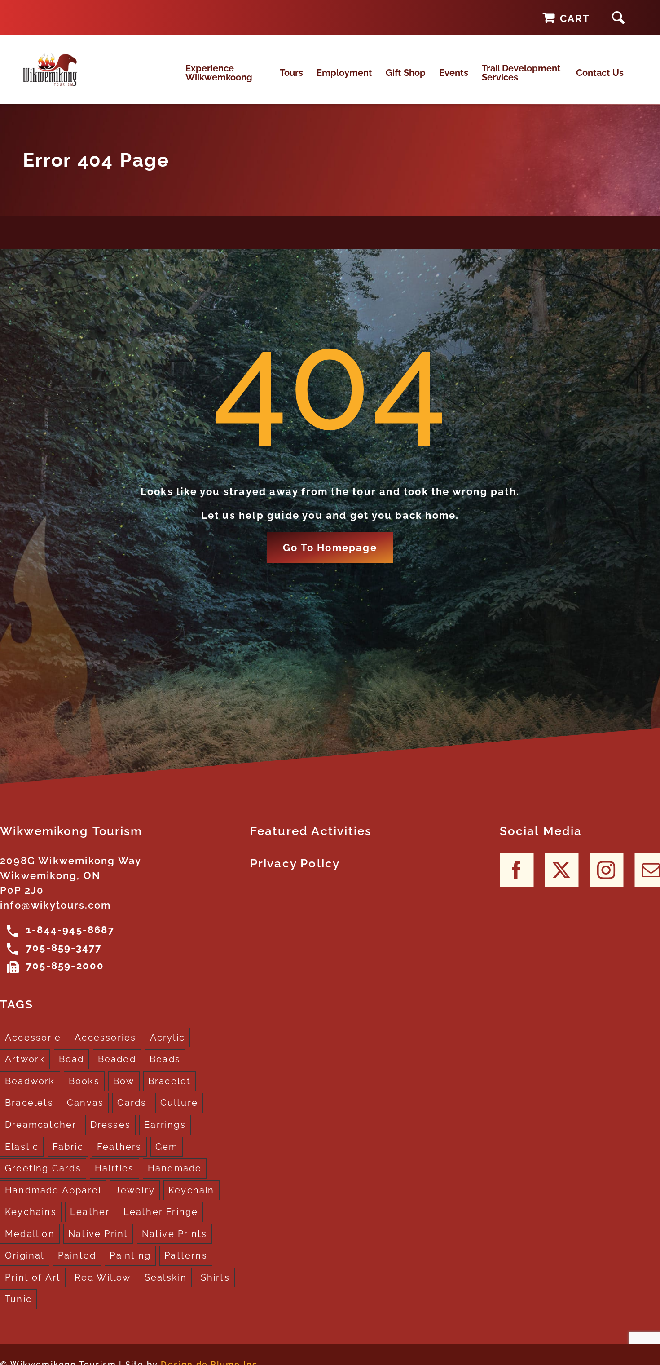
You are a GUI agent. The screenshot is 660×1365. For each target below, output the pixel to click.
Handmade (175, 1168)
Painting (130, 1255)
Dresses (110, 1124)
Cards (131, 1102)
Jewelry (134, 1190)
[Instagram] (606, 870)
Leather (90, 1211)
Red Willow (103, 1277)
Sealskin (166, 1277)
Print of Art (33, 1277)
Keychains (31, 1211)
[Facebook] (516, 870)
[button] (618, 17)
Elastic (22, 1146)
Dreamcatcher (40, 1124)
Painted (77, 1255)
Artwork (25, 1059)
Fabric (68, 1146)
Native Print (98, 1233)
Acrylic (167, 1037)
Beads (165, 1059)
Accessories (105, 1037)
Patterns (185, 1255)
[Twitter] (561, 870)
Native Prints (174, 1233)
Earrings (165, 1124)
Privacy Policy (295, 863)
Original (24, 1255)
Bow (124, 1081)
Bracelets (29, 1102)
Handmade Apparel (53, 1190)
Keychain (191, 1190)
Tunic (18, 1299)
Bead (71, 1059)
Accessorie (33, 1037)
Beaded (117, 1059)
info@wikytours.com (55, 905)
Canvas (85, 1102)
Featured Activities (311, 831)
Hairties (114, 1168)
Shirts (215, 1277)
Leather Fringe (160, 1211)
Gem (166, 1146)
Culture (179, 1102)
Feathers (119, 1146)
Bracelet (169, 1081)
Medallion (30, 1233)
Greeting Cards (43, 1168)
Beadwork (30, 1081)
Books (84, 1081)
